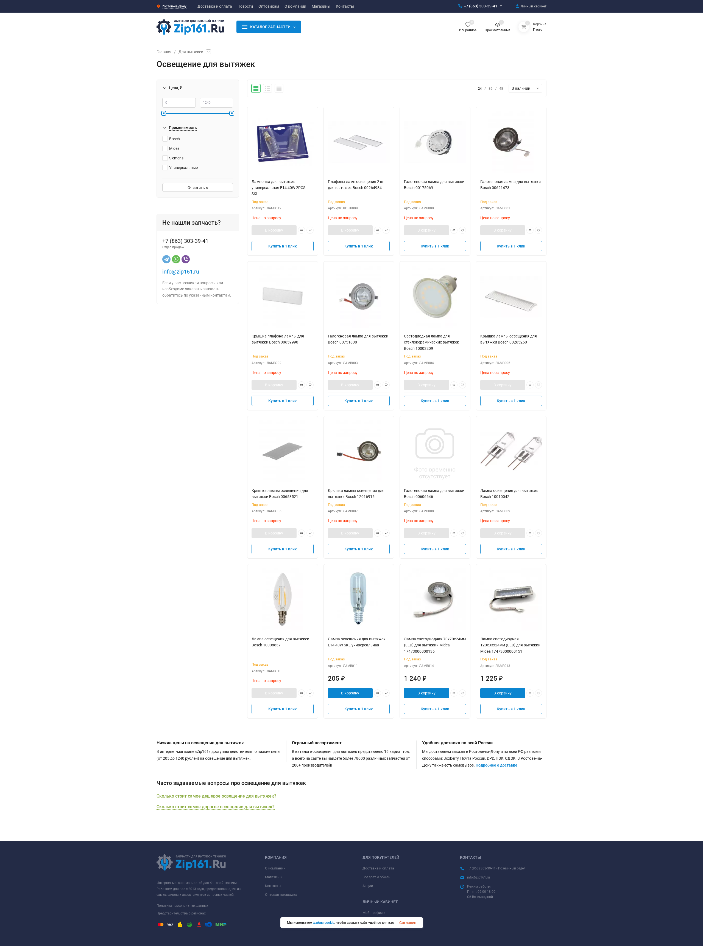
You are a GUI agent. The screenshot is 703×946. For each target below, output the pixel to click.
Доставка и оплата (378, 868)
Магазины (273, 877)
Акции (367, 886)
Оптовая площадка (281, 894)
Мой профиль (373, 913)
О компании (275, 868)
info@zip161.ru (180, 271)
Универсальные (183, 168)
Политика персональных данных (182, 906)
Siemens (176, 158)
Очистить (197, 187)
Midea (174, 148)
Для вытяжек (190, 52)
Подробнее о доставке (496, 765)
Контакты (273, 886)
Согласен (407, 922)
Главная (164, 52)
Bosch (174, 139)
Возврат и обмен (376, 877)
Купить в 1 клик (282, 246)
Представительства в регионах (181, 913)
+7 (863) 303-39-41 (480, 6)
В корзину (274, 230)
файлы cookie (323, 923)
